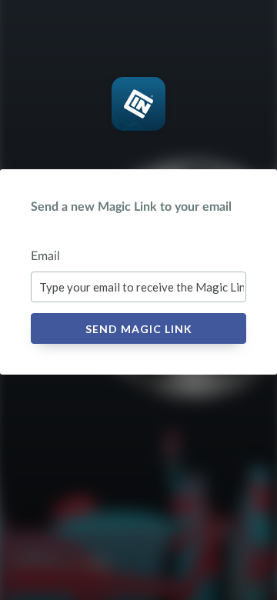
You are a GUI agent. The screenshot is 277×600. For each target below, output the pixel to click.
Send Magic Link (138, 328)
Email (45, 256)
